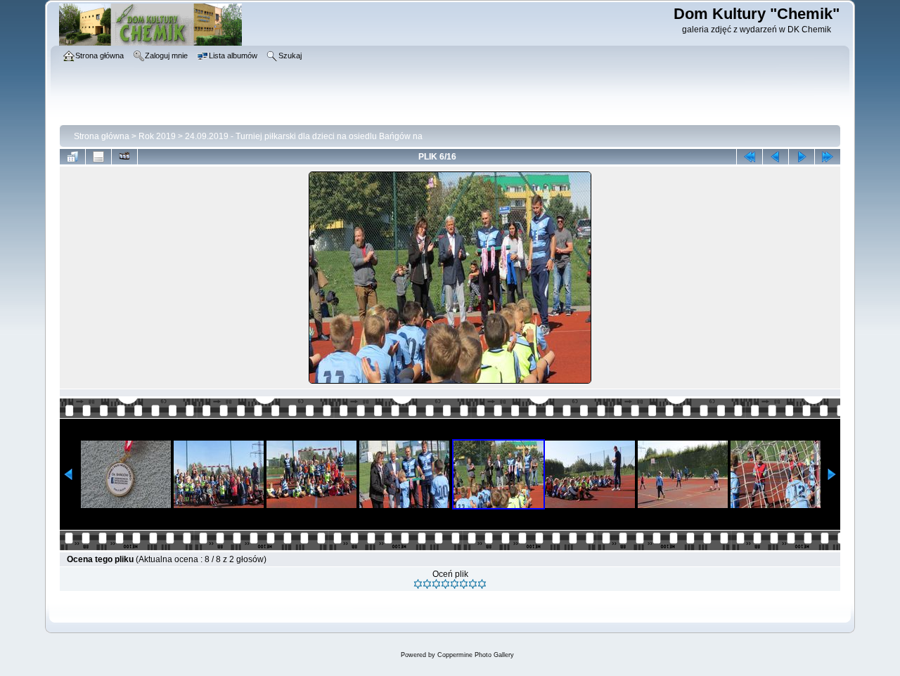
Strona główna (101, 136)
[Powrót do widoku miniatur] (72, 156)
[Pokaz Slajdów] (124, 156)
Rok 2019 (157, 136)
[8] (482, 584)
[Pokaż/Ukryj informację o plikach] (98, 156)
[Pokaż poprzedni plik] (775, 156)
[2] (427, 584)
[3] (436, 584)
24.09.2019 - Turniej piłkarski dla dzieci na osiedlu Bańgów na (304, 136)
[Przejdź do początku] (749, 156)
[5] (454, 584)
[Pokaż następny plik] (801, 156)
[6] (463, 584)
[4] (445, 584)
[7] (472, 584)
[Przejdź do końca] (827, 156)
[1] (418, 584)
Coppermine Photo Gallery (475, 654)
